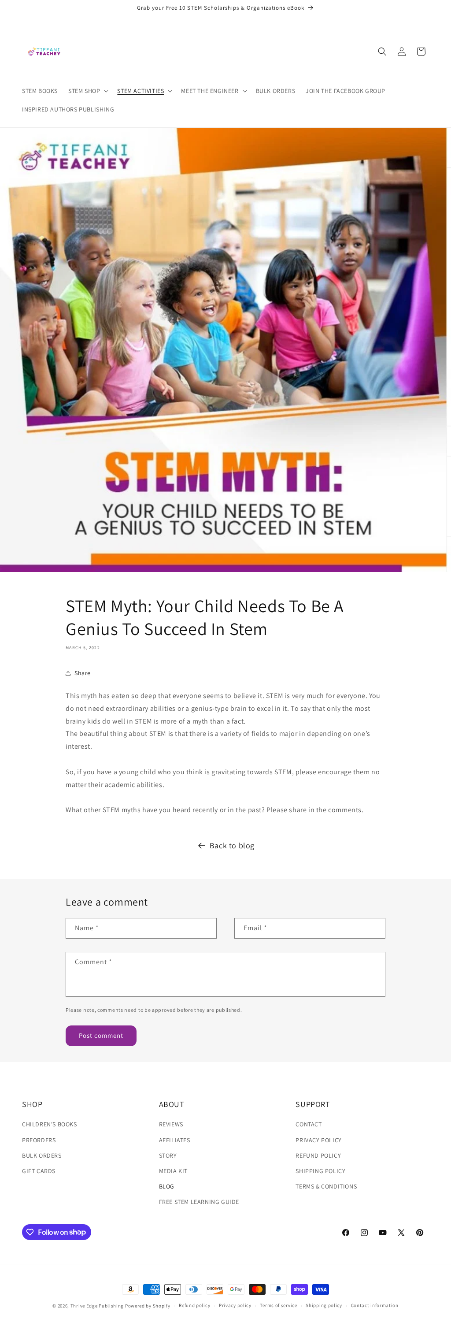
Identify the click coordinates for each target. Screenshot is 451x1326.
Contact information (375, 1305)
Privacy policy (235, 1305)
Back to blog (232, 845)
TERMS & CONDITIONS (326, 1186)
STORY (168, 1155)
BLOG (166, 1186)
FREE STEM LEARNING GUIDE (199, 1202)
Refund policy (194, 1305)
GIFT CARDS (38, 1171)
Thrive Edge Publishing (97, 1306)
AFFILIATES (174, 1140)
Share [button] (82, 673)
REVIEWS (171, 1124)
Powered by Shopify (147, 1306)
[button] (87, 91)
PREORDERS (38, 1140)
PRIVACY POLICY (318, 1140)
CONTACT (309, 1124)
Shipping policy (324, 1305)
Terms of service (278, 1305)
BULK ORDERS (42, 1155)
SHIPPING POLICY (320, 1171)
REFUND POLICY (318, 1155)
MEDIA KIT (173, 1171)
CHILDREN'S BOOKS (49, 1124)
